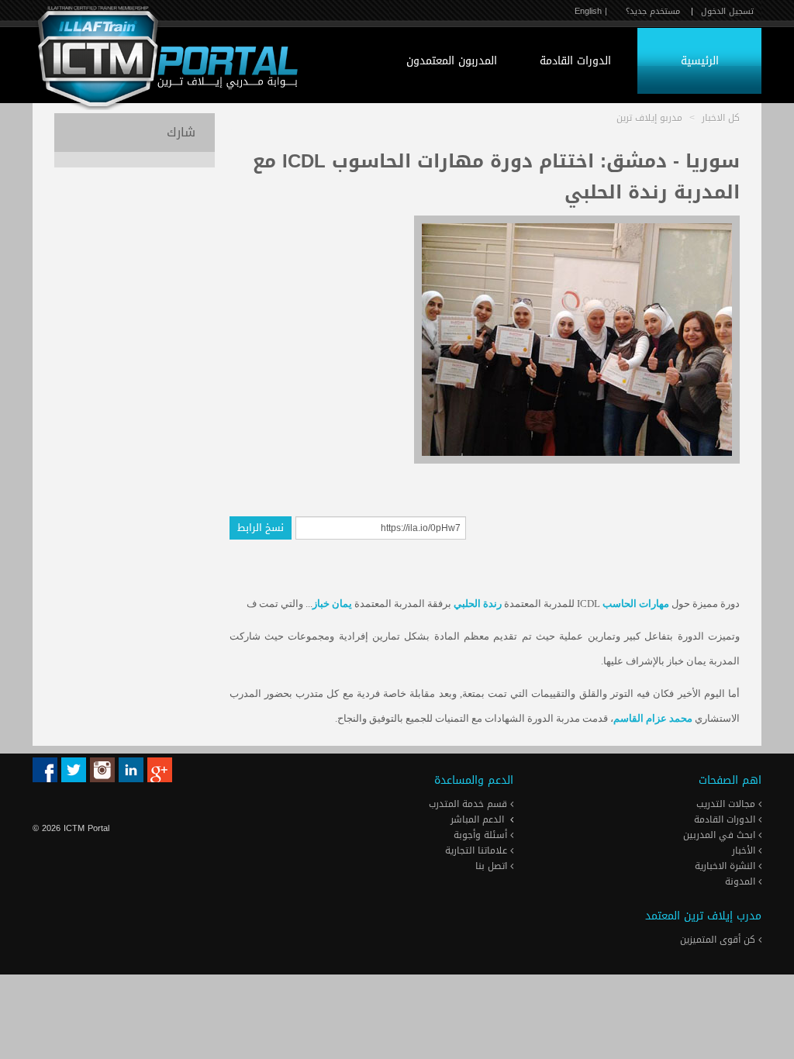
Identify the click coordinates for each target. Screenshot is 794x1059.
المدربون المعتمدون (451, 60)
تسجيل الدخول (727, 11)
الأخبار (745, 850)
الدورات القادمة (575, 60)
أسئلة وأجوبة (482, 834)
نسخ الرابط (260, 527)
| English (591, 11)
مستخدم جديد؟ (653, 11)
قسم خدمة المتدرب (469, 803)
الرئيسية (700, 60)
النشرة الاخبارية (726, 865)
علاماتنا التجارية (477, 850)
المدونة (741, 881)
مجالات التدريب (727, 803)
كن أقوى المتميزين (719, 939)
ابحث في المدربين (720, 834)
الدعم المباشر (477, 819)
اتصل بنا (492, 865)
